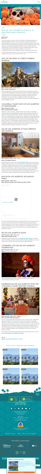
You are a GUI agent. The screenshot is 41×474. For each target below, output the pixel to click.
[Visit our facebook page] (18, 408)
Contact (18, 433)
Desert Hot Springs (7, 339)
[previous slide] (17, 452)
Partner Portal (7, 433)
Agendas (34, 433)
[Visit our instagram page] (15, 408)
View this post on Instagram (8, 202)
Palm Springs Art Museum (24, 162)
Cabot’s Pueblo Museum (7, 91)
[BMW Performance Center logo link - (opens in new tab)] (34, 445)
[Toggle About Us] (15, 433)
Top (38, 394)
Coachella (20, 339)
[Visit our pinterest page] (22, 408)
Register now (34, 227)
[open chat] (36, 466)
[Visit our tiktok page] (29, 408)
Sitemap (23, 433)
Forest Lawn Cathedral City (10, 251)
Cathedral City (15, 339)
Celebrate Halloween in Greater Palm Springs (13, 333)
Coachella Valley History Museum (14, 319)
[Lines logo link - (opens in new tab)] (7, 445)
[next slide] (24, 452)
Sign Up (21, 472)
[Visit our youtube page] (26, 408)
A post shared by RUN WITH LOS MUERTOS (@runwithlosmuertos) (16, 218)
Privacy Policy (29, 433)
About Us (13, 433)
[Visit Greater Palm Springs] (4, 1)
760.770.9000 (21, 414)
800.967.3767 (22, 412)
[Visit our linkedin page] (11, 408)
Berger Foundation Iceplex (26, 238)
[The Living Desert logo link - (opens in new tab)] (20, 445)
